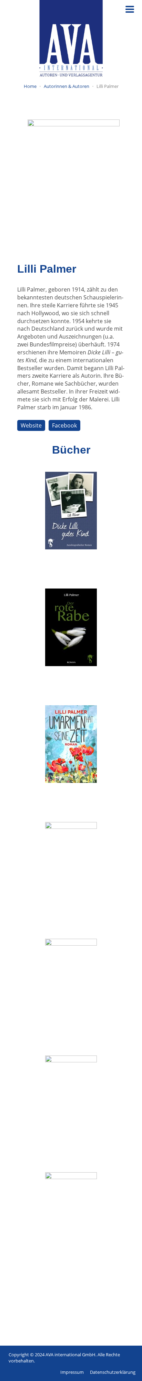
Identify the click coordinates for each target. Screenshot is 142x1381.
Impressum (72, 1372)
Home (30, 86)
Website (31, 425)
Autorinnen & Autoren (66, 86)
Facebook (64, 425)
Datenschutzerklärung (112, 1372)
